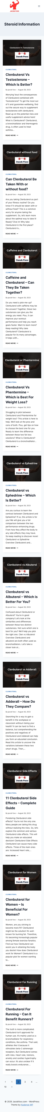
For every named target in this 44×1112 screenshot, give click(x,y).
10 (5, 1087)
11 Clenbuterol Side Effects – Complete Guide (21, 803)
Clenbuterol (11, 69)
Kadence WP (27, 1105)
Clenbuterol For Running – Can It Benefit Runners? (19, 1014)
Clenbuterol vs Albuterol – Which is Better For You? (22, 597)
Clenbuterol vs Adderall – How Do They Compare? (20, 701)
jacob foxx (12, 90)
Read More (12, 135)
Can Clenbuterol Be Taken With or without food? (21, 184)
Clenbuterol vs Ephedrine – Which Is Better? (21, 495)
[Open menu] (39, 6)
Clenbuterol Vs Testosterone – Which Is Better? (19, 80)
